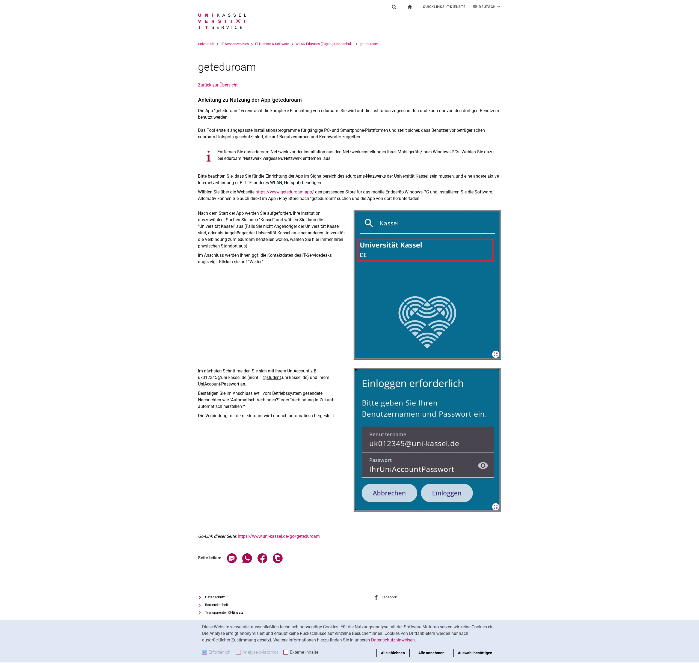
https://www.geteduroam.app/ (285, 192)
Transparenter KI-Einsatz (224, 612)
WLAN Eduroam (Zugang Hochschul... (324, 44)
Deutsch (490, 7)
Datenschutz (215, 597)
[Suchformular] (394, 7)
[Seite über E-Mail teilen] (232, 561)
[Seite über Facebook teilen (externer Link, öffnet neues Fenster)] (262, 561)
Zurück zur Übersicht (218, 85)
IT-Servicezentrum (235, 44)
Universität (206, 44)
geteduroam (369, 44)
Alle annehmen (431, 653)
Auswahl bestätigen (475, 653)
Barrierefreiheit (216, 605)
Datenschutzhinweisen (393, 640)
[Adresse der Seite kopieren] (278, 561)
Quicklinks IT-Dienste (444, 7)
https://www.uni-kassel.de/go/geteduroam (279, 536)
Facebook (389, 597)
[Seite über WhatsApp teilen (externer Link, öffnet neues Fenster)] (247, 561)
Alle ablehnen (393, 653)
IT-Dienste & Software (272, 44)
